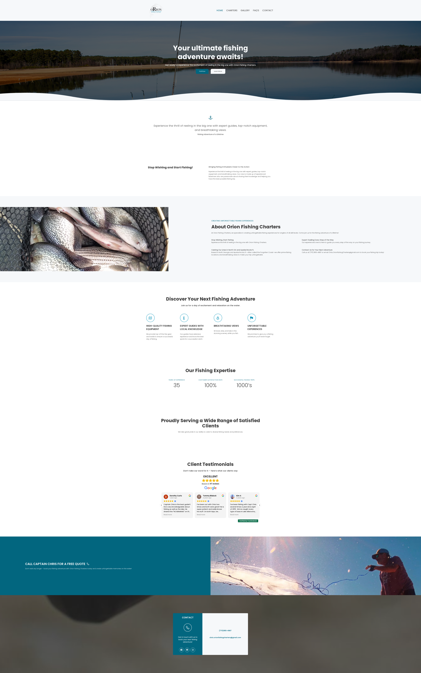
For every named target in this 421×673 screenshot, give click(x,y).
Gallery (245, 10)
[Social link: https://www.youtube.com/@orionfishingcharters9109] (188, 650)
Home (220, 10)
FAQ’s (256, 10)
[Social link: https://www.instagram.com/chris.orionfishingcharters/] (193, 650)
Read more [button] (168, 515)
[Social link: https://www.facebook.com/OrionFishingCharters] (182, 650)
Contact (267, 10)
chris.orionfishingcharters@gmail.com (225, 637)
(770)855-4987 (225, 631)
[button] (259, 505)
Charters (231, 10)
